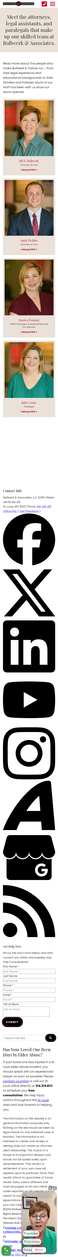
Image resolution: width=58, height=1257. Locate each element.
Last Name (10, 976)
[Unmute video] (39, 1218)
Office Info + (11, 511)
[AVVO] (29, 829)
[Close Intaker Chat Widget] (55, 1188)
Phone (8, 985)
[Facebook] (29, 564)
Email (7, 995)
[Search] (50, 1038)
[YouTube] (29, 725)
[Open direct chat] (50, 1188)
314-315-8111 (43, 506)
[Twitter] (29, 618)
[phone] (44, 4)
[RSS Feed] (29, 936)
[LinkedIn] (29, 671)
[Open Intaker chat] (26, 1255)
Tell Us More (11, 1004)
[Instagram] (29, 778)
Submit (12, 1022)
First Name (11, 966)
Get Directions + (30, 511)
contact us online (16, 1081)
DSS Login (21, 1254)
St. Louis (43, 1100)
